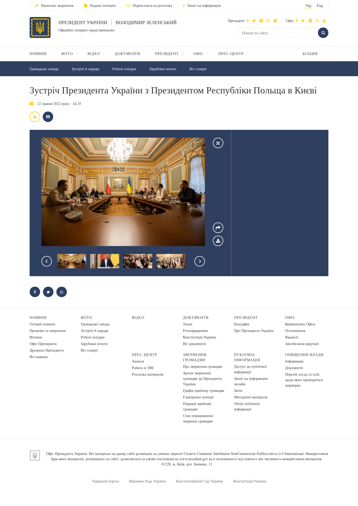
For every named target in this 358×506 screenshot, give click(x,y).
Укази (187, 323)
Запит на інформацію (204, 5)
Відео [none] (94, 53)
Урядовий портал (105, 481)
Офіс (290, 317)
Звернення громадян (195, 357)
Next (199, 261)
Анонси (138, 361)
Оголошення (295, 330)
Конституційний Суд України (199, 481)
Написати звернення (57, 5)
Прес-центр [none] (231, 53)
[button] (255, 20)
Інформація (294, 361)
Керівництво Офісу (300, 323)
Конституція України (199, 337)
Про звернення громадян (202, 366)
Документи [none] (128, 53)
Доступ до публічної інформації (250, 369)
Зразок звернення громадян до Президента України (202, 378)
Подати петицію (103, 5)
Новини (38, 317)
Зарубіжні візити (162, 68)
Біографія (241, 323)
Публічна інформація (247, 357)
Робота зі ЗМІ (143, 367)
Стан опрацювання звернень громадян (198, 418)
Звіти (238, 390)
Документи (196, 317)
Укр (308, 5)
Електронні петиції (198, 396)
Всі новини (39, 356)
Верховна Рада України (147, 481)
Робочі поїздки (124, 68)
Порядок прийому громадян (197, 406)
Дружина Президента (47, 350)
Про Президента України (254, 330)
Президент (246, 317)
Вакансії (291, 337)
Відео (138, 317)
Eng (320, 5)
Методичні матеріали (251, 396)
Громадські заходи (44, 68)
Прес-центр (144, 354)
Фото (86, 317)
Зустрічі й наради (85, 68)
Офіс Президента (43, 343)
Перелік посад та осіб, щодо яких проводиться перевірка (304, 380)
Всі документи (194, 343)
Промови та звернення (48, 330)
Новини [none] (39, 53)
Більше (311, 53)
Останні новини (42, 323)
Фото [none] (67, 53)
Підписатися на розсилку (152, 5)
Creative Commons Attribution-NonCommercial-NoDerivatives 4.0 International (243, 453)
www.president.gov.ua (196, 458)
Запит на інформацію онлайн (251, 381)
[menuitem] (43, 53)
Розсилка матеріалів (148, 374)
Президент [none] (167, 53)
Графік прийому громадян (203, 390)
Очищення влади (304, 354)
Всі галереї (198, 68)
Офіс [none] (199, 53)
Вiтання (36, 337)
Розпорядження (195, 330)
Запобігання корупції (302, 343)
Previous (46, 261)
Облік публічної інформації (247, 406)
